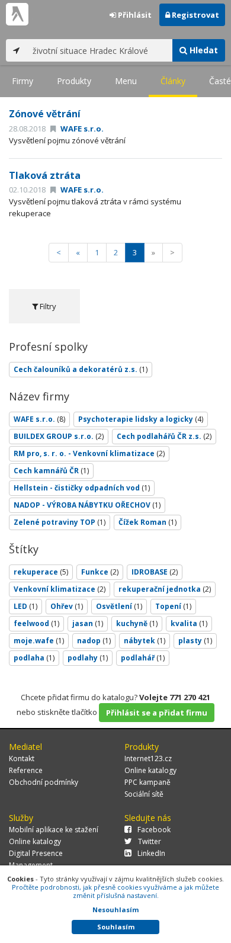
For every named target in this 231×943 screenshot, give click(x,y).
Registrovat (194, 14)
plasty (195, 641)
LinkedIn (151, 853)
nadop (94, 641)
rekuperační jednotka (164, 589)
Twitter (149, 841)
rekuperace (41, 572)
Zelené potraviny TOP (59, 522)
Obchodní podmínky (43, 782)
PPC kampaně (147, 782)
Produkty (74, 80)
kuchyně (137, 623)
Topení (173, 606)
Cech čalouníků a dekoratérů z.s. (80, 369)
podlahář (143, 658)
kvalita (189, 623)
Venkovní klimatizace (59, 589)
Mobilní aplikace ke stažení (53, 830)
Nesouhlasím (115, 909)
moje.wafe (39, 641)
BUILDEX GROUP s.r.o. (59, 436)
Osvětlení (119, 606)
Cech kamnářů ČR (51, 471)
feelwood (36, 623)
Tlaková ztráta (45, 175)
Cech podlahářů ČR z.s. (164, 436)
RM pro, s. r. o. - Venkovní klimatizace (89, 453)
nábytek (144, 641)
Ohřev (66, 606)
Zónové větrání (45, 113)
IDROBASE (154, 572)
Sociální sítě (143, 794)
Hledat (202, 50)
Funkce (99, 572)
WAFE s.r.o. (81, 128)
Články (173, 80)
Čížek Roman (147, 522)
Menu (126, 80)
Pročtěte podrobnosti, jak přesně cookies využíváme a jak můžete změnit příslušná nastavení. (115, 891)
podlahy (88, 658)
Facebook (154, 830)
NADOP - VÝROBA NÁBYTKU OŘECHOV (87, 505)
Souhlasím (115, 926)
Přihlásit (134, 14)
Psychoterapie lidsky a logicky (140, 419)
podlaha (34, 658)
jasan (87, 623)
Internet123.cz (148, 758)
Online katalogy (150, 770)
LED (25, 606)
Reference (26, 770)
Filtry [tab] (47, 306)
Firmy (22, 80)
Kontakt (21, 758)
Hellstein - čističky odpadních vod (82, 488)
